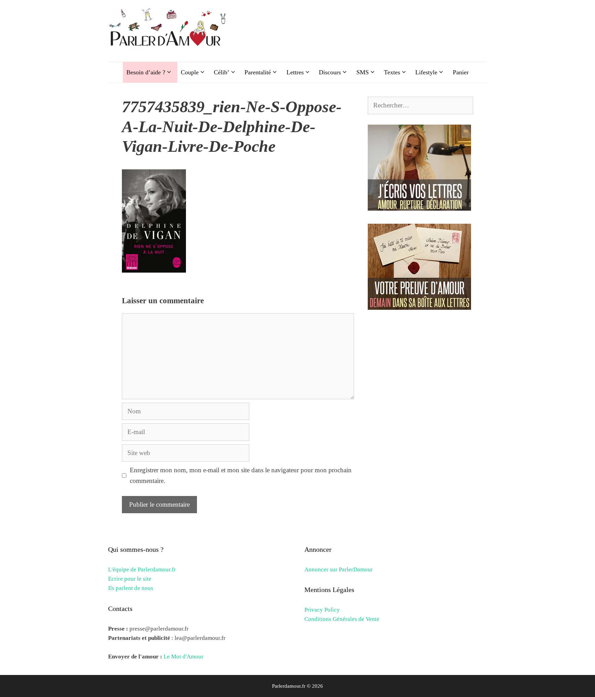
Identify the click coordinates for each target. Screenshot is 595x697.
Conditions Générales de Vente (341, 619)
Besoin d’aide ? (145, 72)
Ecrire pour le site (130, 578)
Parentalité (257, 72)
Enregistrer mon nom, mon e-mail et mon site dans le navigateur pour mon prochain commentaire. (241, 475)
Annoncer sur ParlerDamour (338, 569)
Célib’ (221, 72)
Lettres (295, 72)
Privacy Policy (322, 609)
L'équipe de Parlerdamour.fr (142, 569)
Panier (461, 72)
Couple (190, 72)
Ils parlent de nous (130, 588)
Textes (392, 72)
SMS (362, 72)
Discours (330, 72)
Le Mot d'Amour (183, 656)
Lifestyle (426, 72)
